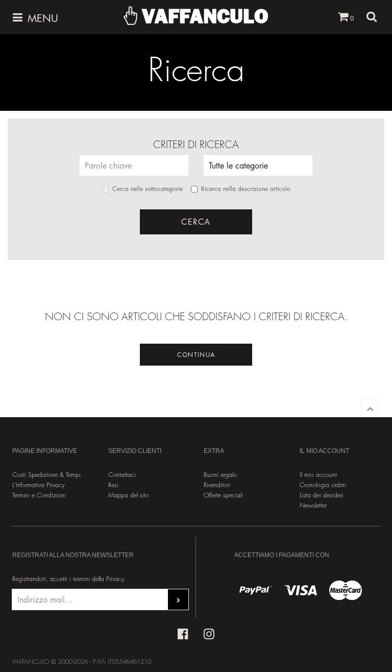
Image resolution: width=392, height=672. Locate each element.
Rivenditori (217, 485)
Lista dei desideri (322, 495)
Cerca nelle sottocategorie (147, 188)
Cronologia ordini (323, 485)
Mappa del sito (128, 495)
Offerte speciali (223, 495)
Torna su (370, 408)
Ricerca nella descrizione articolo (245, 188)
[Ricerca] (371, 16)
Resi (113, 485)
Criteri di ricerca (196, 144)
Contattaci (122, 474)
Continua (196, 354)
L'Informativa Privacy (38, 485)
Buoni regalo (220, 474)
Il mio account (318, 474)
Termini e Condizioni (39, 495)
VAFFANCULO (202, 16)
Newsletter (313, 505)
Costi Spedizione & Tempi (46, 474)
